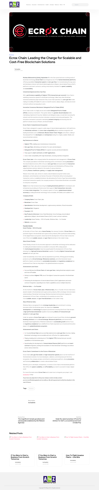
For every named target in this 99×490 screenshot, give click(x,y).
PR (64, 4)
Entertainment (41, 4)
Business (28, 4)
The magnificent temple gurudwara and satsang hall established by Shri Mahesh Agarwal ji (31, 421)
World (61, 4)
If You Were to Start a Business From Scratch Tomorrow (20, 457)
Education (34, 4)
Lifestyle (52, 4)
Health (47, 4)
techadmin (17, 69)
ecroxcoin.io (26, 374)
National (57, 4)
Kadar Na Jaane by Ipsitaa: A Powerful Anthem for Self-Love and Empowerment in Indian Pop (67, 421)
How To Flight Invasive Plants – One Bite (75, 456)
